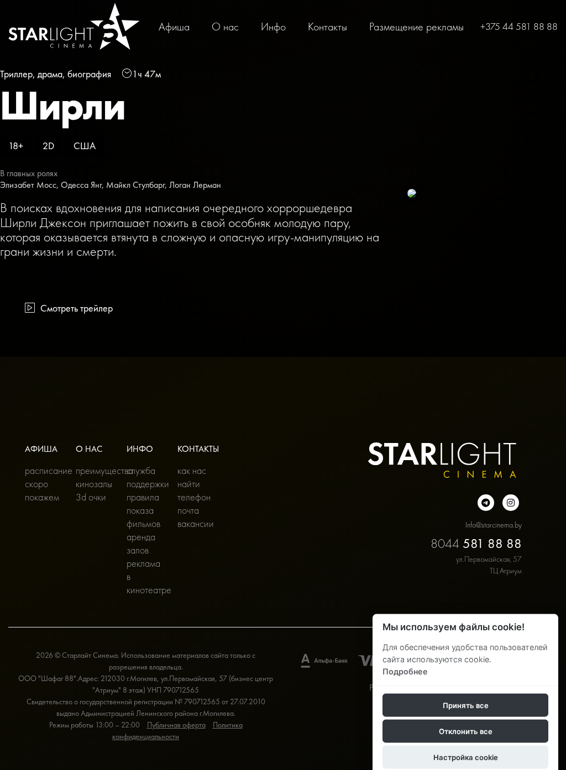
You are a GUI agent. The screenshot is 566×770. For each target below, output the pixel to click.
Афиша (174, 26)
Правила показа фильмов (143, 510)
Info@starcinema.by (493, 525)
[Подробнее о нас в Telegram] (486, 502)
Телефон (194, 497)
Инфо (273, 26)
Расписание (42, 470)
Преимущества (93, 470)
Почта (188, 510)
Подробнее (405, 671)
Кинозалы (93, 483)
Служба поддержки (144, 477)
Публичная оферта (176, 725)
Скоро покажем (42, 490)
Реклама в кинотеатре (144, 576)
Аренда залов (141, 543)
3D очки (91, 497)
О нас (225, 26)
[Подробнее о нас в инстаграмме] (510, 502)
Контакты (327, 26)
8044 (476, 543)
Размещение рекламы (416, 26)
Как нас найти (191, 477)
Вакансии (194, 523)
